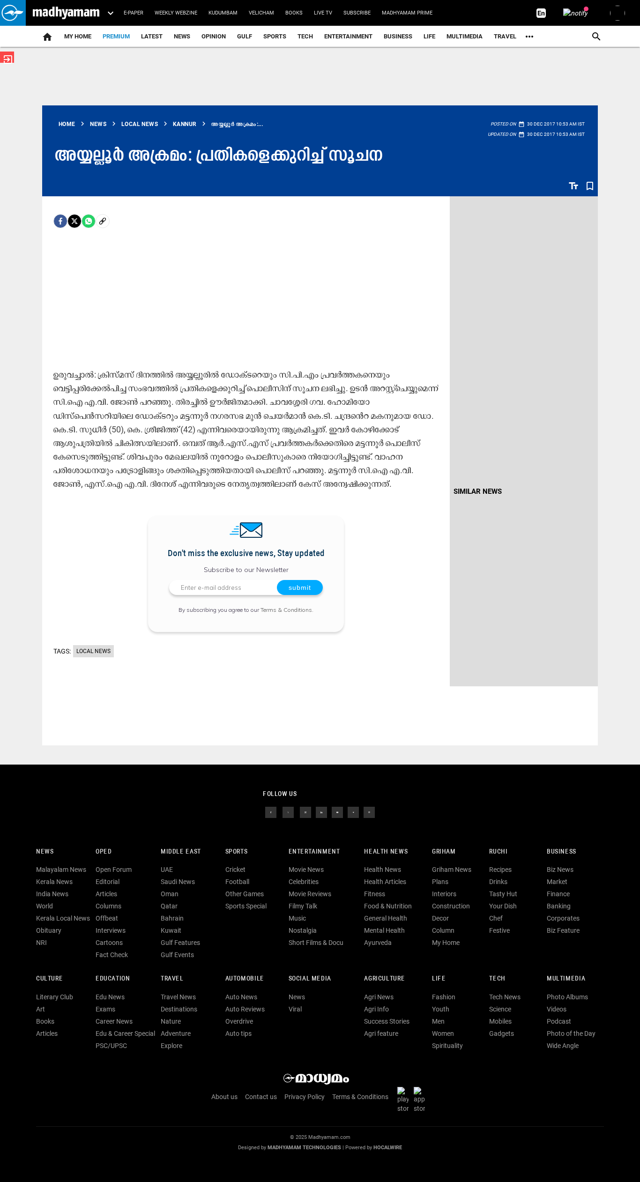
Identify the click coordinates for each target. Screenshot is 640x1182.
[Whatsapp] (89, 221)
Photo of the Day (571, 1033)
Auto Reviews (245, 1009)
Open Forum (114, 869)
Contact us (261, 1096)
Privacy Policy (304, 1096)
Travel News (178, 997)
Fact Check (112, 955)
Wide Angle (563, 1045)
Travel (505, 36)
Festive (499, 930)
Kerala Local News (63, 918)
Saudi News (178, 881)
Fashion (443, 997)
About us (224, 1096)
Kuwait (171, 930)
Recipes (500, 869)
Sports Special (246, 906)
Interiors (444, 894)
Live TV (323, 13)
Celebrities (304, 881)
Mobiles (500, 1021)
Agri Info (376, 1009)
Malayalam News (61, 869)
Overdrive (239, 1021)
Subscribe (357, 13)
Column (443, 930)
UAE (167, 869)
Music (297, 918)
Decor (440, 918)
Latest (152, 36)
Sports (274, 36)
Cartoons (109, 942)
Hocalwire (387, 1148)
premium (116, 36)
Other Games (244, 894)
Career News (114, 1021)
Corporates (563, 918)
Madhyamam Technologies (304, 1148)
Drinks (498, 881)
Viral (295, 1009)
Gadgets (501, 1033)
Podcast (559, 1021)
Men (438, 1021)
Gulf (244, 36)
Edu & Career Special (125, 1033)
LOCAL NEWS (93, 651)
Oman (170, 894)
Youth (440, 1009)
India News (52, 894)
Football (237, 881)
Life (429, 36)
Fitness (374, 894)
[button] (13, 13)
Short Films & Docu (316, 942)
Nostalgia (303, 930)
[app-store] (421, 1099)
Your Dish (503, 906)
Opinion (213, 36)
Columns (108, 906)
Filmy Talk (303, 906)
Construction (451, 906)
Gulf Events (177, 955)
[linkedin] (321, 811)
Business (398, 36)
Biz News (560, 869)
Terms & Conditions (286, 609)
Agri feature (381, 1033)
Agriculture (384, 978)
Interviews (111, 930)
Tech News (505, 997)
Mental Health (384, 930)
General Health (385, 918)
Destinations (179, 1009)
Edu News (110, 997)
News (182, 36)
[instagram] (305, 811)
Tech (497, 978)
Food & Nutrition (388, 906)
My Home (77, 36)
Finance (558, 894)
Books (294, 13)
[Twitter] (74, 221)
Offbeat (107, 918)
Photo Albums (567, 997)
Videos (556, 1009)
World (44, 906)
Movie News (306, 869)
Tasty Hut (503, 894)
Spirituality (447, 1045)
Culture (49, 978)
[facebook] (60, 221)
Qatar (169, 906)
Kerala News (54, 881)
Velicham (261, 13)
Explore (171, 1045)
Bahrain (172, 918)
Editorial (107, 881)
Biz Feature (563, 930)
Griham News (451, 869)
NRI (41, 942)
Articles (106, 894)
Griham (444, 851)
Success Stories (386, 1021)
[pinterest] (369, 811)
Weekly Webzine (176, 13)
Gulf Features (180, 942)
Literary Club (54, 997)
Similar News (478, 491)
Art (40, 1009)
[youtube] (337, 811)
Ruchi (498, 851)
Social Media (310, 978)
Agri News (379, 997)
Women (443, 1033)
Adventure (176, 1033)
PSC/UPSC (111, 1045)
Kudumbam (223, 13)
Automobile (244, 978)
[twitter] (288, 811)
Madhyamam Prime (407, 13)
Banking (559, 906)
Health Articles (385, 881)
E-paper (133, 13)
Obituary (48, 930)
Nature (171, 1021)
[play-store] (404, 1099)
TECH (305, 36)
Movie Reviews (310, 894)
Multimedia (465, 36)
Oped (104, 851)
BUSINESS (561, 851)
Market (557, 881)
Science (500, 1009)
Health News (386, 851)
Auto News (241, 997)
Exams (105, 1009)
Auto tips (238, 1033)
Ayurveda (378, 942)
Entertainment (348, 36)
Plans (440, 881)
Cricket (235, 869)
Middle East (181, 851)
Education (113, 978)
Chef (496, 918)
